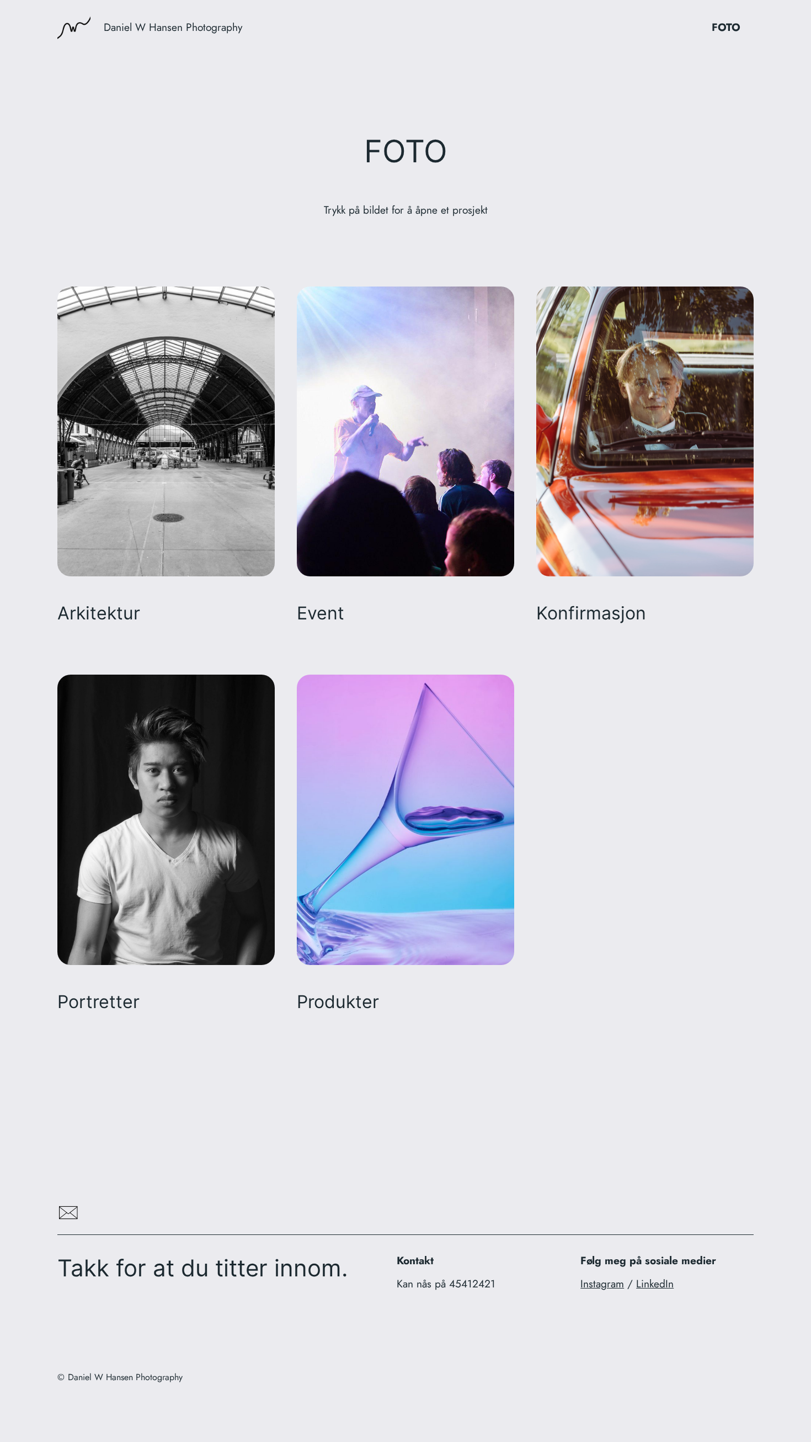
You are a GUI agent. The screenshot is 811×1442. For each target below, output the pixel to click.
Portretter (98, 1002)
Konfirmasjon (591, 613)
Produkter (338, 1002)
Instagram (602, 1283)
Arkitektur (98, 613)
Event (320, 613)
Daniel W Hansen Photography (173, 27)
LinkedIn (655, 1283)
